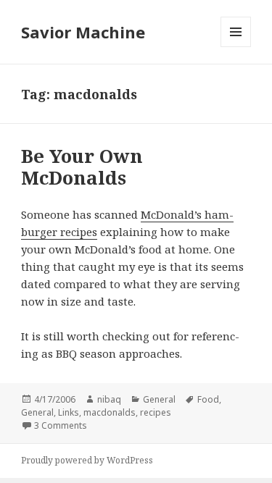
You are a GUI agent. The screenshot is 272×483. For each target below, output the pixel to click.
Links (68, 412)
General (159, 399)
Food (208, 399)
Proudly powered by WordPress (87, 460)
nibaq (109, 399)
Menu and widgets (236, 46)
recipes (155, 412)
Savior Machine (83, 32)
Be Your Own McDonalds (82, 166)
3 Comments (60, 425)
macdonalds (109, 412)
